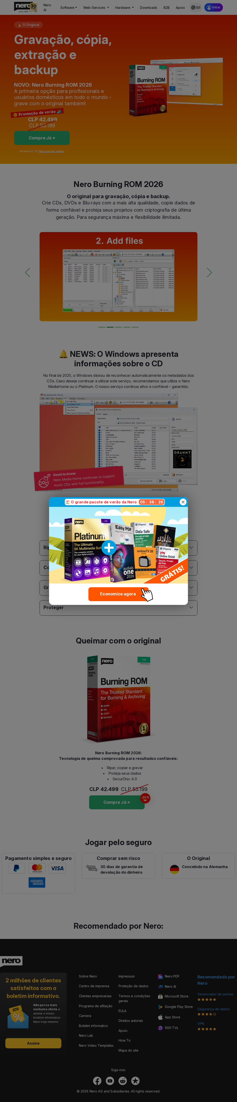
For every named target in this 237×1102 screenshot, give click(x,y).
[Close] (183, 502)
